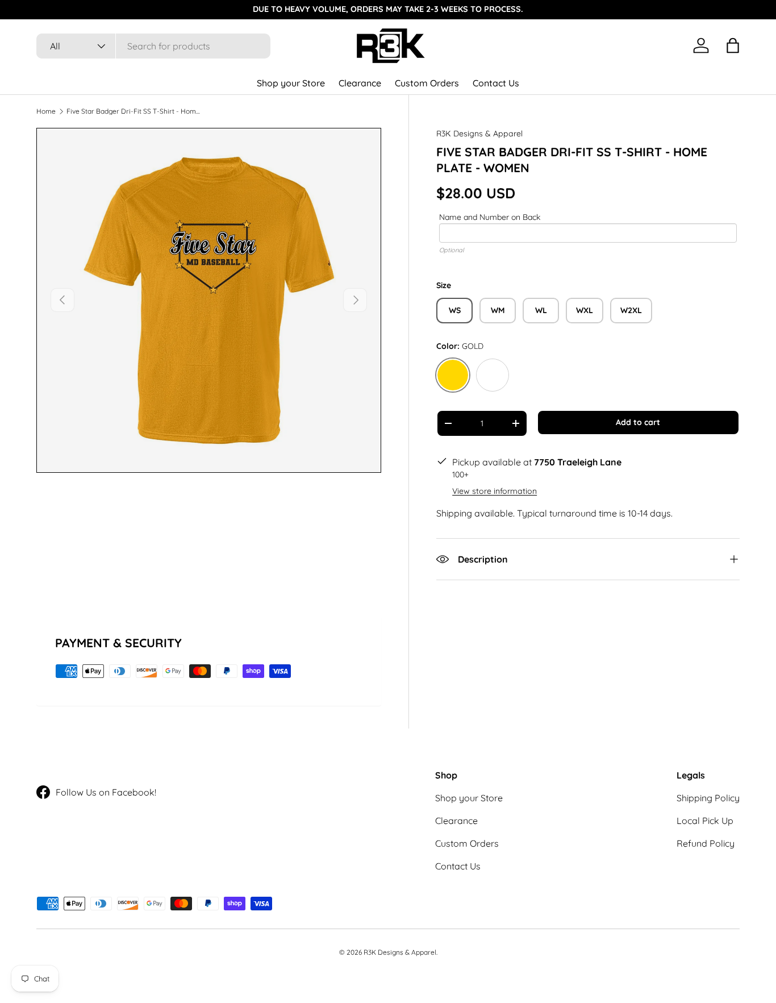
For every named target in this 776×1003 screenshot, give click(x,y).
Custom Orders (427, 83)
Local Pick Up (705, 820)
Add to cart (638, 422)
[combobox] (153, 46)
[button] (732, 45)
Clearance (360, 83)
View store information (494, 491)
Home (46, 111)
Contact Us (496, 83)
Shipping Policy (708, 798)
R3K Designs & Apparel (479, 133)
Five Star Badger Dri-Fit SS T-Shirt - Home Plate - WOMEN (134, 111)
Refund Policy (706, 843)
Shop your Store (291, 83)
